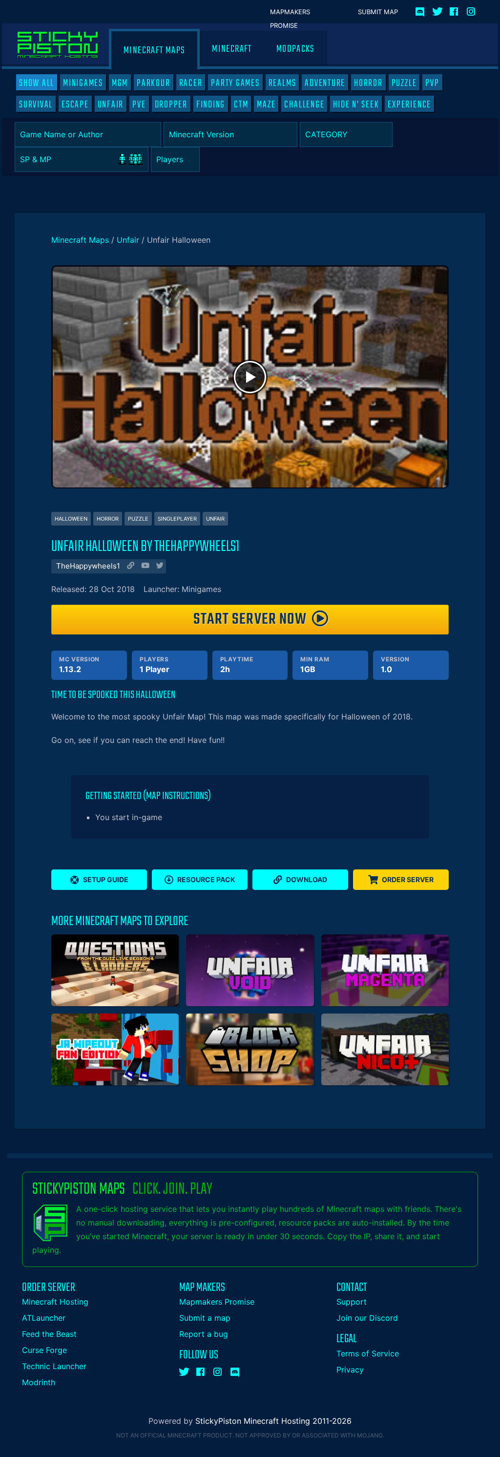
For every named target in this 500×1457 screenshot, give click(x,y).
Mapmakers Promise (290, 12)
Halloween (71, 518)
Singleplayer (177, 518)
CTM (241, 104)
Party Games (235, 83)
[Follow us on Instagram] (472, 9)
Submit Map (378, 12)
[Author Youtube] (144, 566)
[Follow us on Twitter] (437, 9)
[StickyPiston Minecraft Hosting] (58, 45)
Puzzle (404, 83)
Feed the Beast (49, 1334)
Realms (282, 83)
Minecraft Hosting (55, 1302)
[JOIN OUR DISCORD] (422, 9)
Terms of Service (367, 1353)
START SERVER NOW (249, 620)
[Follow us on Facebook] (201, 1370)
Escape (75, 104)
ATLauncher (43, 1318)
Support (351, 1302)
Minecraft (231, 49)
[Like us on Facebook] (454, 9)
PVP (432, 83)
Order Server (408, 879)
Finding (210, 104)
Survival (36, 104)
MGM (120, 83)
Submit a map (204, 1318)
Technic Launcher (54, 1366)
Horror (368, 83)
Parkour (153, 83)
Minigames (83, 83)
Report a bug (203, 1334)
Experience (409, 104)
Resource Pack (206, 879)
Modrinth (38, 1382)
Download (306, 879)
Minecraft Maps (154, 50)
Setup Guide (105, 879)
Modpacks (295, 49)
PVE (139, 104)
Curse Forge (44, 1350)
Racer (191, 83)
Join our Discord (367, 1318)
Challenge (304, 104)
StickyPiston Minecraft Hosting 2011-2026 (273, 1421)
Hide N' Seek (356, 104)
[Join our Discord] (235, 1370)
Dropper (171, 104)
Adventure (325, 83)
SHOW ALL (36, 83)
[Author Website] (129, 566)
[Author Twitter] (159, 566)
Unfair (111, 104)
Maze (266, 104)
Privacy (350, 1369)
